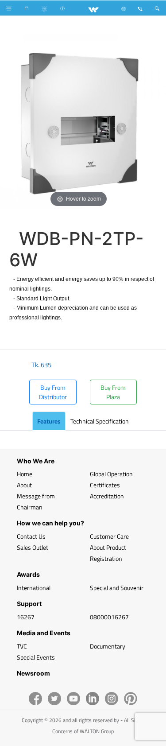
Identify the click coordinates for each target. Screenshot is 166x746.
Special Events (36, 657)
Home (24, 473)
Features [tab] (49, 421)
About (24, 485)
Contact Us (31, 536)
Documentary (107, 646)
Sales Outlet (32, 547)
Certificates (105, 485)
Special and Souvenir (116, 587)
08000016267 (109, 617)
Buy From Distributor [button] (53, 392)
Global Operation (111, 473)
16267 (26, 617)
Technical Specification (99, 421)
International (33, 587)
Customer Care (109, 536)
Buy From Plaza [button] (113, 392)
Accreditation (107, 496)
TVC (22, 646)
